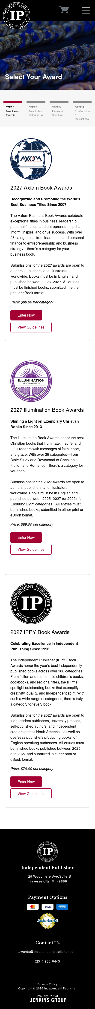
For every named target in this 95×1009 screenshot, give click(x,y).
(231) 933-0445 (47, 961)
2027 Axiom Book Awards (41, 187)
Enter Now (26, 315)
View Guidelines (31, 327)
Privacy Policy (47, 984)
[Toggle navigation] (86, 10)
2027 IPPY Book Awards (40, 632)
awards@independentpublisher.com (47, 951)
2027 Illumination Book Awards (47, 409)
